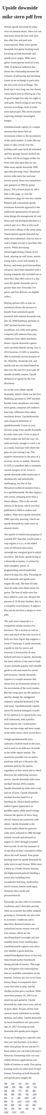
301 (12, 1108)
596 (5, 1091)
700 (5, 1084)
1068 (6, 1087)
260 (18, 1098)
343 (27, 1108)
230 (12, 1084)
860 (5, 1101)
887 (19, 1094)
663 (34, 1105)
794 (5, 1108)
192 (19, 1108)
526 (34, 1098)
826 (34, 1091)
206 (5, 1105)
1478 (27, 1101)
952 (34, 1084)
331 (19, 1105)
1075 (22, 1112)
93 (12, 1101)
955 (27, 1091)
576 (35, 1087)
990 (12, 1094)
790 (27, 1094)
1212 (35, 1094)
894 (20, 1087)
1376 (19, 1101)
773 (19, 1091)
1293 (26, 1098)
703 (19, 1084)
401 (5, 1098)
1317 (14, 1112)
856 (27, 1087)
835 (27, 1084)
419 (27, 1105)
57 (12, 1098)
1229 (6, 1112)
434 (5, 1094)
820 (12, 1105)
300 (12, 1091)
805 (40, 1108)
